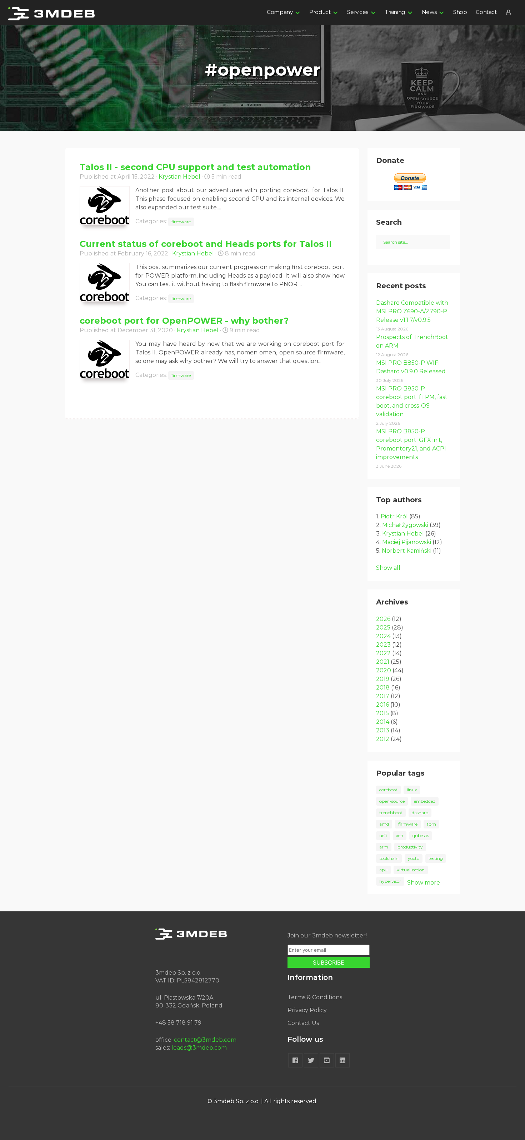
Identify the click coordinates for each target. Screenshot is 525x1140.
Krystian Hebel (179, 176)
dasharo (420, 812)
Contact (486, 12)
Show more (423, 882)
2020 (383, 670)
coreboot (388, 789)
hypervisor (390, 881)
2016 (382, 704)
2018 (383, 687)
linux (412, 789)
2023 (383, 644)
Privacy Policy (307, 1010)
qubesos (420, 835)
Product (319, 12)
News (429, 12)
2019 (382, 679)
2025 (383, 627)
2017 (382, 696)
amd (384, 824)
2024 (383, 636)
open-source (392, 801)
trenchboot (390, 812)
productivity (410, 847)
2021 (382, 661)
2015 (382, 713)
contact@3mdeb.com (205, 1039)
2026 (383, 619)
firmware (181, 221)
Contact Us (303, 1023)
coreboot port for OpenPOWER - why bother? (184, 320)
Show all (388, 567)
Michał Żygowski (405, 525)
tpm (431, 824)
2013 (382, 730)
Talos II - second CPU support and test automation (195, 167)
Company (279, 12)
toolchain (389, 858)
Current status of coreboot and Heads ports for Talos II (206, 244)
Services (357, 12)
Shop (460, 12)
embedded (424, 801)
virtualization (411, 869)
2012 (382, 739)
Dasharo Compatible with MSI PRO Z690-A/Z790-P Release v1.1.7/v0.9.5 (412, 311)
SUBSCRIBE (328, 962)
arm (383, 847)
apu (383, 869)
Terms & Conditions (315, 997)
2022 (383, 653)
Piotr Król (394, 516)
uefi (383, 835)
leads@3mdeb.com (199, 1047)
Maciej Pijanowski (406, 542)
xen (399, 835)
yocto (413, 858)
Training (395, 12)
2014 (382, 721)
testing (436, 858)
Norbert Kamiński (406, 550)
